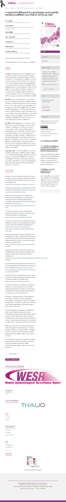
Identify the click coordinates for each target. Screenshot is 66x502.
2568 (6, 394)
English (7, 419)
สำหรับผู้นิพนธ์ (8, 445)
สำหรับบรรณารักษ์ (9, 435)
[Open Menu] (5, 1)
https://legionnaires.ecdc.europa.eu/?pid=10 (17, 281)
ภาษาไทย (7, 417)
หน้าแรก (7, 8)
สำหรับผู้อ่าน (8, 430)
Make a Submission (12, 359)
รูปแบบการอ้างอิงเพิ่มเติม (48, 89)
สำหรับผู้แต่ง (8, 432)
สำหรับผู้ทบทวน (9, 447)
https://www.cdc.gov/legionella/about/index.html (18, 217)
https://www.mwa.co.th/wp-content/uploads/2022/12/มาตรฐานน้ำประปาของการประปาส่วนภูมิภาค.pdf (20, 269)
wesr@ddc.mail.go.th (29, 488)
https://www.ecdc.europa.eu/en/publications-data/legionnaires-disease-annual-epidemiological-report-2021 (19, 229)
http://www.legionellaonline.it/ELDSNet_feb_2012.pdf (19, 184)
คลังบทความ (13, 8)
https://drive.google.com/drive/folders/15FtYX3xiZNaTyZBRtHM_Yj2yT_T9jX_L (26, 258)
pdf (44, 51)
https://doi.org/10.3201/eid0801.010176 (17, 293)
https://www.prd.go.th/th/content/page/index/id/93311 (20, 244)
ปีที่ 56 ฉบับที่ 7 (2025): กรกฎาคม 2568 (26, 8)
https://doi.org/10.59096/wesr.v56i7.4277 (19, 58)
